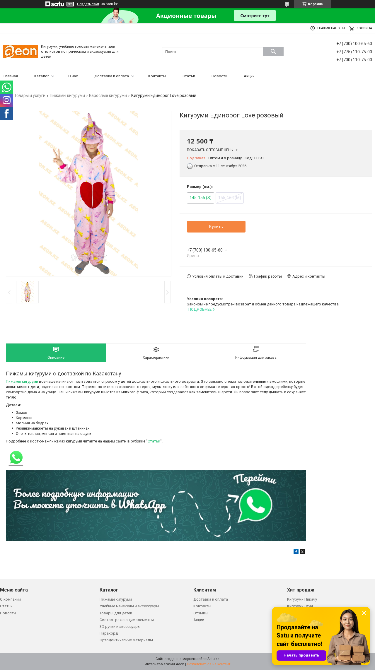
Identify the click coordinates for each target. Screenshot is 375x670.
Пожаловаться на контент (208, 664)
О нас (73, 76)
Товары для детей (116, 613)
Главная (11, 76)
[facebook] (296, 553)
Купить (216, 226)
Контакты (157, 76)
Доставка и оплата (111, 76)
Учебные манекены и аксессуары (129, 606)
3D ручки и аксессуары (120, 626)
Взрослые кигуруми (108, 95)
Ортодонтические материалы (126, 640)
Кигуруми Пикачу (302, 599)
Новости (219, 76)
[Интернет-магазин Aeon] (20, 51)
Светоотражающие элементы (127, 620)
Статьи (189, 76)
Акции (249, 76)
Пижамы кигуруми (67, 95)
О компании (10, 599)
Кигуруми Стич (300, 606)
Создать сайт (88, 4)
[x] (302, 553)
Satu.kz (213, 659)
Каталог (41, 76)
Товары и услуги (29, 95)
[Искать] (273, 51)
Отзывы (200, 613)
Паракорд (109, 633)
